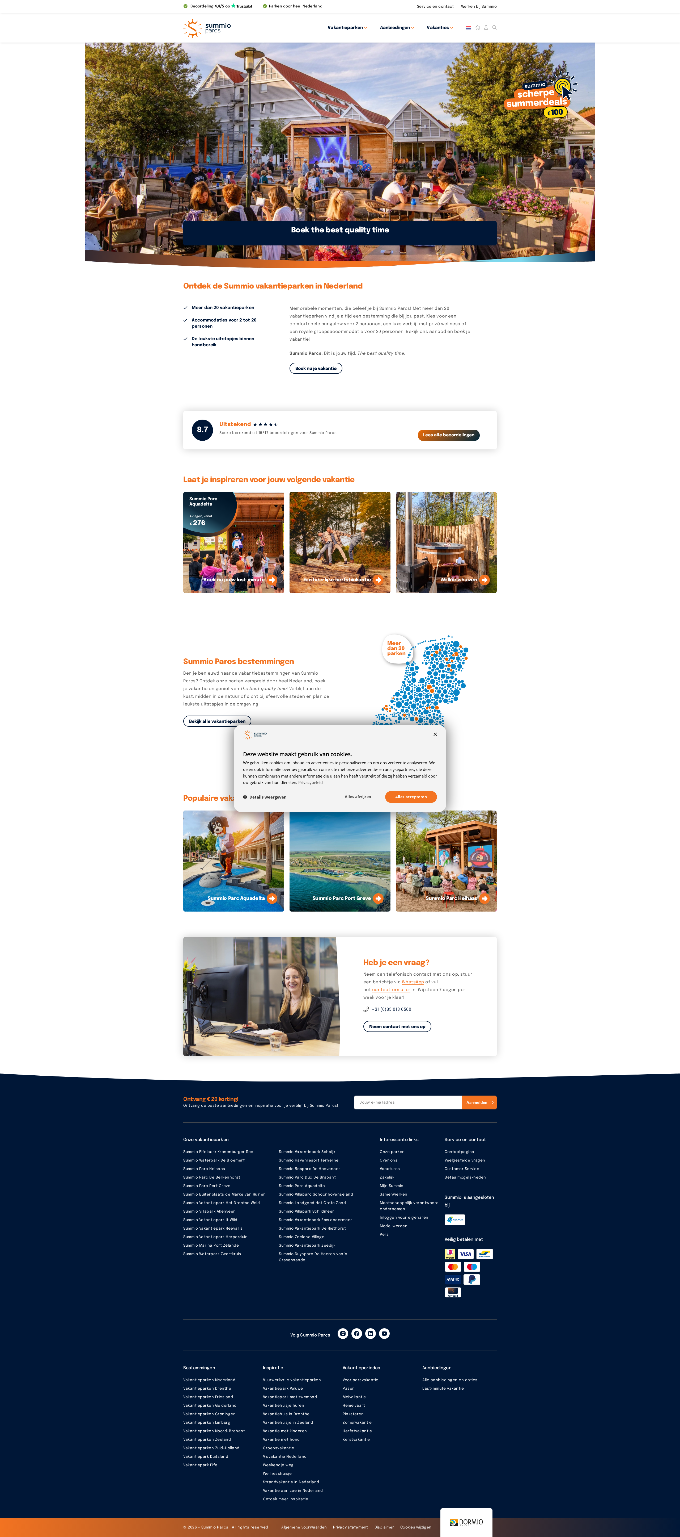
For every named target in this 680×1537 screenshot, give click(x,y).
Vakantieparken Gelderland (210, 1405)
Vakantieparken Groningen (209, 1414)
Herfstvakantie (357, 1431)
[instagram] (343, 1333)
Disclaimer (384, 1527)
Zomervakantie (357, 1423)
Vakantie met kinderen (285, 1431)
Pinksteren (353, 1414)
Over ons (388, 1160)
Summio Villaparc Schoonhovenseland (316, 1194)
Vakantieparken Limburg (206, 1423)
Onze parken (392, 1152)
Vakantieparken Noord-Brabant (214, 1431)
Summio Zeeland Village (301, 1237)
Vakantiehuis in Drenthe (286, 1414)
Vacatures (390, 1169)
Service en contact (436, 7)
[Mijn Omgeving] (486, 28)
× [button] (435, 735)
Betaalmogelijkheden (465, 1177)
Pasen (349, 1388)
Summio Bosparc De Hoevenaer (309, 1169)
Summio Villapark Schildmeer (306, 1211)
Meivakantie (354, 1397)
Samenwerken (393, 1194)
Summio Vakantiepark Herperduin (215, 1237)
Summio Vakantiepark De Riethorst (312, 1228)
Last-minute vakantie (443, 1388)
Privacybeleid (310, 782)
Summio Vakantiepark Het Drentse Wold (221, 1203)
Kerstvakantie (356, 1440)
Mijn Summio (391, 1186)
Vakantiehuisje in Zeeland (288, 1423)
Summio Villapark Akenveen (209, 1211)
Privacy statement (350, 1527)
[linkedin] (370, 1333)
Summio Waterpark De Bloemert (214, 1160)
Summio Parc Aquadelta (302, 1186)
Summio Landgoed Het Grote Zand (312, 1203)
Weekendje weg (278, 1465)
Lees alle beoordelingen (448, 435)
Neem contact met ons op (397, 1027)
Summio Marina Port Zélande (211, 1245)
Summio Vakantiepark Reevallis (213, 1228)
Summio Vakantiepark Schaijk (307, 1152)
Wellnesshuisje (277, 1474)
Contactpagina (459, 1152)
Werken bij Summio (479, 7)
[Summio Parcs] (231, 28)
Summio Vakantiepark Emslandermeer (315, 1220)
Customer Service (462, 1169)
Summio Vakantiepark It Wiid (210, 1220)
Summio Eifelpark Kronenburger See (218, 1152)
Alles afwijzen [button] (358, 796)
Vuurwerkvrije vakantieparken (292, 1380)
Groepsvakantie (278, 1448)
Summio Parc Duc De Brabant (307, 1177)
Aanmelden (476, 1102)
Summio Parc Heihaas (204, 1169)
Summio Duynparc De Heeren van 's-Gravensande (314, 1257)
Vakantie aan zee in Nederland (293, 1491)
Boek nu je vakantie (316, 368)
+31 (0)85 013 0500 (391, 1009)
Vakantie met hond (281, 1440)
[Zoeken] (494, 28)
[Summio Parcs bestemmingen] (424, 692)
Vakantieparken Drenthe (207, 1388)
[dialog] (340, 768)
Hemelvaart (354, 1405)
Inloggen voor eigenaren (404, 1217)
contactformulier (391, 990)
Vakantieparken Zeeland (207, 1440)
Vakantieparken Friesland (208, 1397)
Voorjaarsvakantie (361, 1380)
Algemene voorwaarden (304, 1527)
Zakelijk (387, 1177)
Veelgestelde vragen (465, 1160)
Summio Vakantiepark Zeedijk (307, 1245)
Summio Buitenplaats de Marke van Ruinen (224, 1194)
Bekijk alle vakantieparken (217, 721)
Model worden (393, 1226)
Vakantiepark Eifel (200, 1465)
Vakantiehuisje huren (283, 1405)
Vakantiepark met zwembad (290, 1397)
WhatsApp (413, 982)
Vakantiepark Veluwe (283, 1388)
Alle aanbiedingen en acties (450, 1380)
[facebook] (356, 1333)
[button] (265, 797)
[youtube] (384, 1333)
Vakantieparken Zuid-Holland (211, 1448)
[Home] (477, 28)
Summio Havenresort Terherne (309, 1160)
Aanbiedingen (395, 28)
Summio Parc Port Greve (206, 1186)
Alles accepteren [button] (411, 796)
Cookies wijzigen (415, 1527)
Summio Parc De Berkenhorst (211, 1177)
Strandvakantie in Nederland (291, 1482)
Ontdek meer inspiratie (285, 1499)
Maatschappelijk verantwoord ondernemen (409, 1206)
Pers (384, 1235)
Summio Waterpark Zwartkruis (212, 1254)
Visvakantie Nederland (285, 1457)
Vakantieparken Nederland (209, 1380)
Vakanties (438, 28)
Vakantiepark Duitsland (205, 1457)
